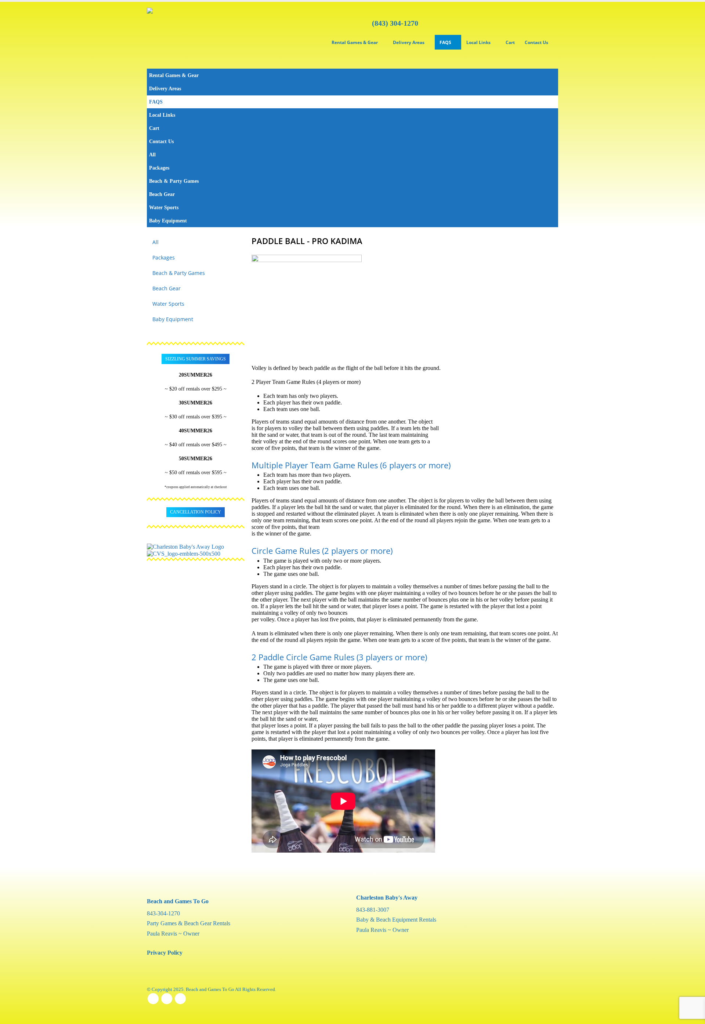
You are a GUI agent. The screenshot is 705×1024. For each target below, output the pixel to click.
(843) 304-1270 (395, 23)
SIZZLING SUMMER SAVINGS (195, 359)
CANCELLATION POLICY (195, 512)
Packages (159, 168)
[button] (550, 85)
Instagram (166, 998)
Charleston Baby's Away (386, 897)
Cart (510, 42)
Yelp (180, 998)
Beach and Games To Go (178, 901)
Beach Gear (162, 194)
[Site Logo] (177, 35)
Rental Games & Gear (355, 42)
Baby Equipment (168, 221)
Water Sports (163, 207)
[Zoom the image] (195, 546)
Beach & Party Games (174, 181)
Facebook (153, 998)
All (152, 154)
